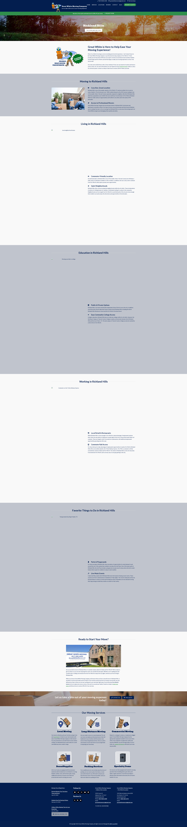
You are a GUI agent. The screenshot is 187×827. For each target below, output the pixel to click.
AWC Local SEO (113, 824)
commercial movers (119, 744)
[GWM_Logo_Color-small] (56, 7)
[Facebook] (74, 792)
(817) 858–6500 (103, 798)
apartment (56, 737)
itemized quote (123, 66)
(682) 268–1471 (125, 798)
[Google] (74, 800)
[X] (78, 792)
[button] (135, 4)
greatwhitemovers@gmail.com (103, 802)
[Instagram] (81, 792)
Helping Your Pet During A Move (59, 800)
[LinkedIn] (88, 792)
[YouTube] (84, 792)
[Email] (80, 800)
